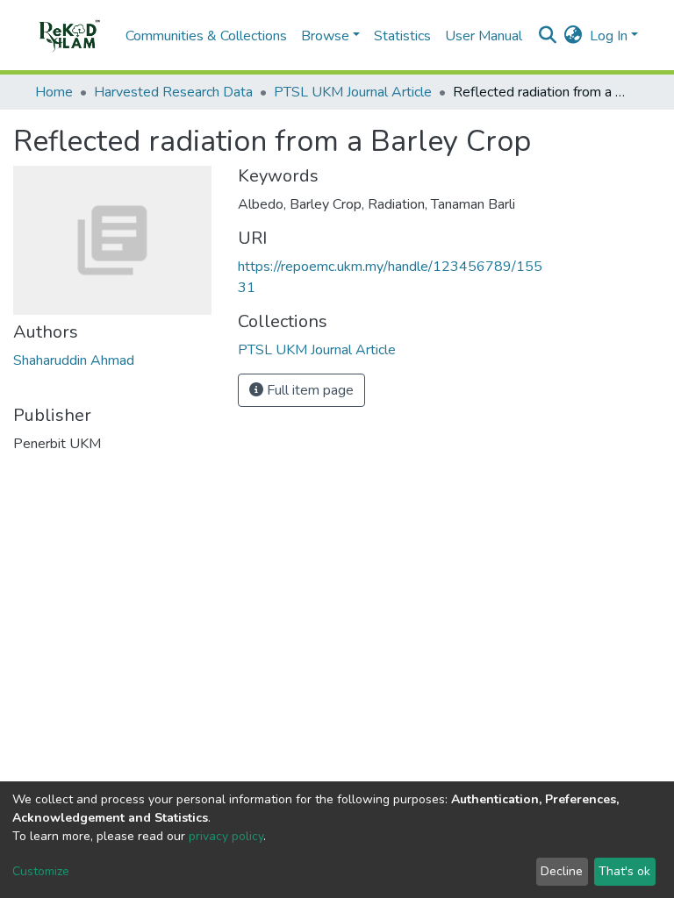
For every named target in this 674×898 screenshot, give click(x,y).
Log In (608, 36)
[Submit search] (548, 35)
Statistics (402, 36)
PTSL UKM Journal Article (353, 92)
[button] (573, 35)
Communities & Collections (206, 36)
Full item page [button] (308, 390)
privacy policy (226, 836)
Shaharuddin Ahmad (73, 360)
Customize (40, 871)
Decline (562, 871)
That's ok (624, 871)
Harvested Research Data (173, 92)
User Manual (483, 36)
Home (54, 92)
